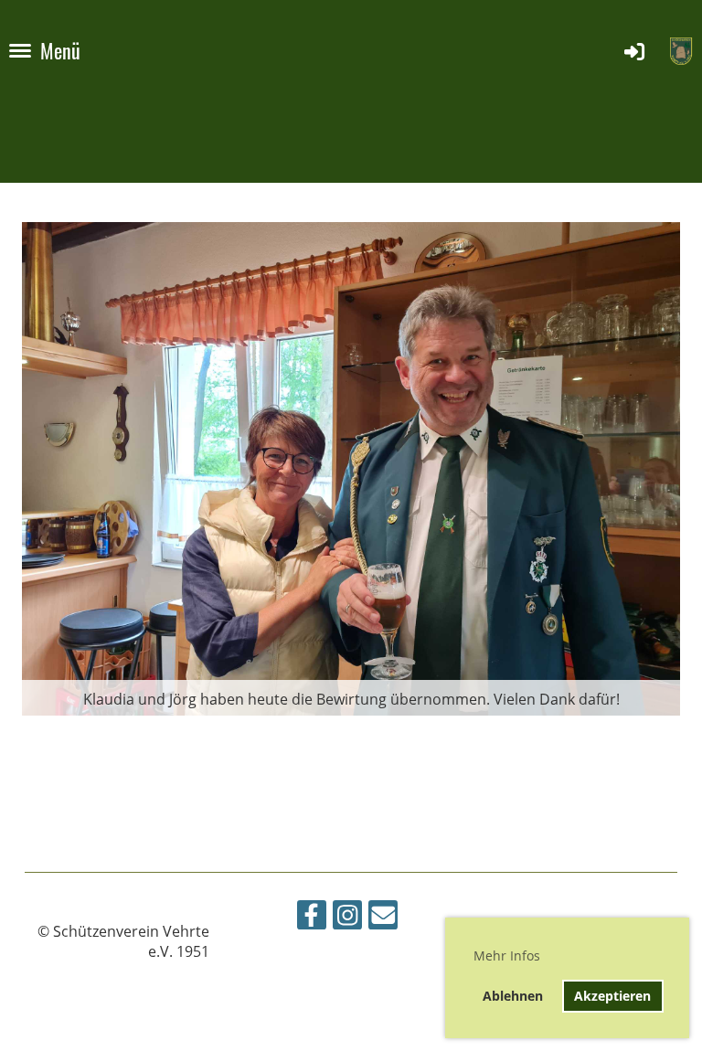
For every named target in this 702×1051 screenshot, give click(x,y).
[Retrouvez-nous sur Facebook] (311, 918)
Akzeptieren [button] (612, 995)
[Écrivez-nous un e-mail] (383, 918)
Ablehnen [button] (513, 995)
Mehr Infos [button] (506, 955)
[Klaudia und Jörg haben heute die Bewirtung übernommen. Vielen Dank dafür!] (351, 467)
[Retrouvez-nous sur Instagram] (347, 918)
